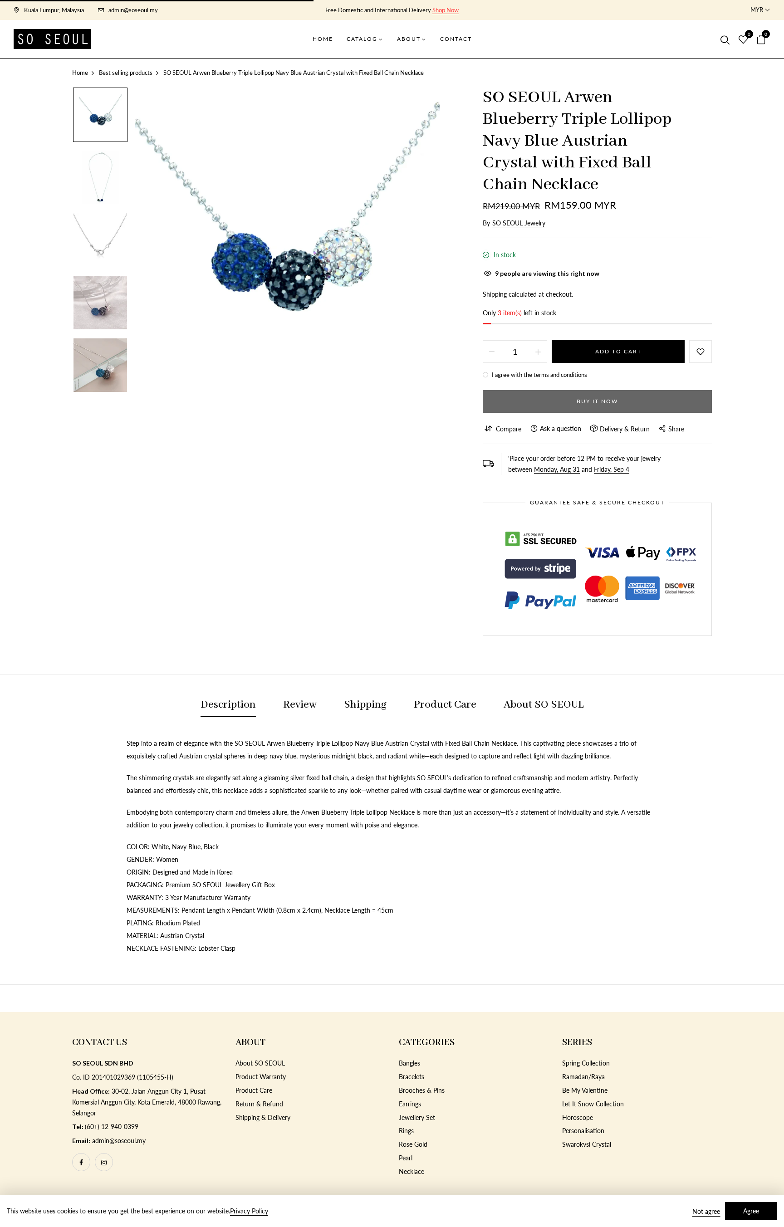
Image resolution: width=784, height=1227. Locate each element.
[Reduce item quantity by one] (491, 351)
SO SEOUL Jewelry (518, 223)
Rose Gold (413, 1144)
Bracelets (411, 1076)
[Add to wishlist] (700, 351)
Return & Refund (259, 1104)
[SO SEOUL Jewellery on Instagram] (104, 1162)
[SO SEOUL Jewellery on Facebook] (81, 1162)
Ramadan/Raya (583, 1076)
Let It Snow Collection (593, 1104)
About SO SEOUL (260, 1063)
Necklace (411, 1171)
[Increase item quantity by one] (538, 351)
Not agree (706, 1211)
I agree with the (538, 374)
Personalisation (583, 1130)
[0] (743, 40)
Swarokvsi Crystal (586, 1144)
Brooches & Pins (422, 1090)
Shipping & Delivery (262, 1117)
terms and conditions (560, 374)
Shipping (495, 294)
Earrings (410, 1104)
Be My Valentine (585, 1090)
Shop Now (445, 10)
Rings (406, 1130)
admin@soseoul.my (133, 10)
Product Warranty (260, 1076)
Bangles (409, 1063)
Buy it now (597, 401)
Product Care (253, 1090)
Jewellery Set (417, 1117)
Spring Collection (586, 1063)
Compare (508, 429)
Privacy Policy (249, 1211)
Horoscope (577, 1117)
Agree (751, 1211)
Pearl (405, 1158)
